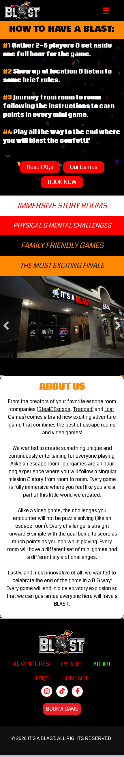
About (102, 664)
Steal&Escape (54, 409)
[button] (6, 325)
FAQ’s (43, 678)
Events (71, 664)
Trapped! (83, 409)
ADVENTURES (31, 664)
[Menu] (106, 10)
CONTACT (75, 678)
